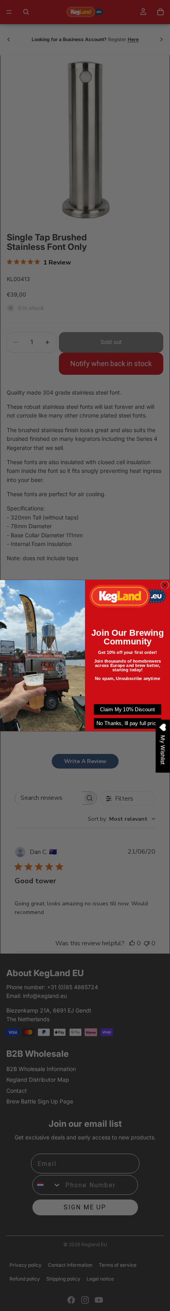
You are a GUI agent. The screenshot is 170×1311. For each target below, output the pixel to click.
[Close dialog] (164, 585)
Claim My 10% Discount (127, 709)
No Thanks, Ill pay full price (127, 723)
